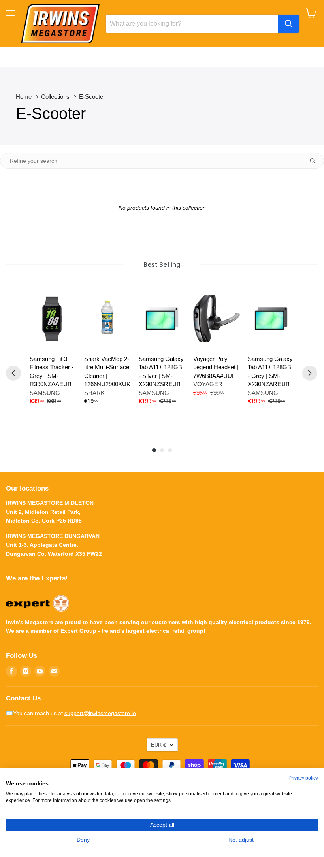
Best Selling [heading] (161, 264)
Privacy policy (303, 778)
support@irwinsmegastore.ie (100, 713)
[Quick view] (65, 306)
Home (24, 96)
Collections (55, 96)
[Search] (288, 24)
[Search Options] (315, 161)
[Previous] (13, 373)
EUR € (158, 745)
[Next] (309, 373)
